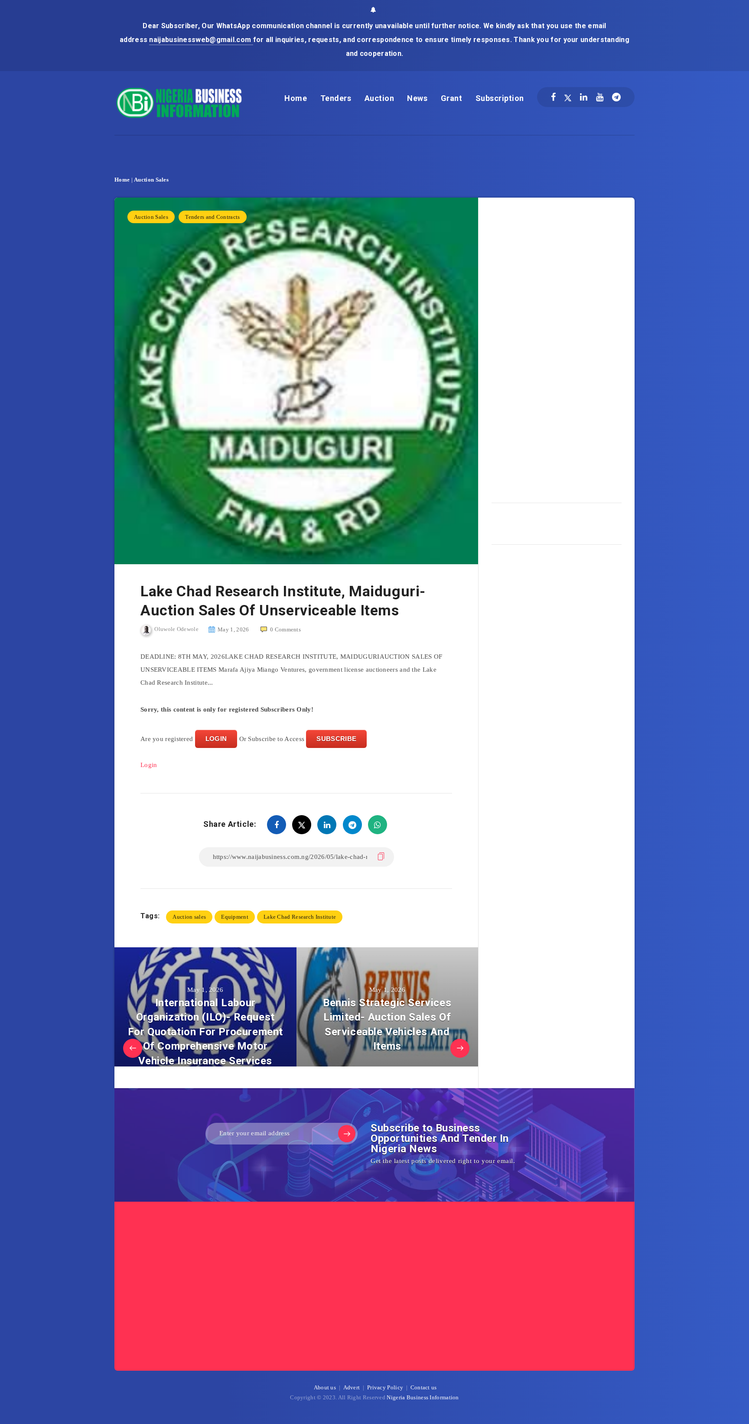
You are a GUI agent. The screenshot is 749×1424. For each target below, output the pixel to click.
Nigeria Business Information (423, 1397)
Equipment (234, 917)
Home (295, 98)
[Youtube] (599, 97)
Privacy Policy (385, 1387)
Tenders (336, 98)
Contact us (423, 1387)
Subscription (499, 98)
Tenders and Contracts (212, 217)
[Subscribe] (346, 1133)
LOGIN (216, 738)
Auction (379, 98)
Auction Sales (151, 179)
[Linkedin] (583, 97)
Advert (351, 1387)
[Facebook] (553, 97)
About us (325, 1387)
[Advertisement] (557, 347)
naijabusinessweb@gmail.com (201, 40)
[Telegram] (616, 97)
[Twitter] (568, 97)
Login (148, 764)
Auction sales (189, 917)
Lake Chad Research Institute (300, 917)
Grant (451, 98)
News (417, 98)
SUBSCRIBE (336, 738)
